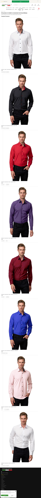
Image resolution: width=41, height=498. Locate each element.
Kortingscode (2, 480)
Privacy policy (2, 484)
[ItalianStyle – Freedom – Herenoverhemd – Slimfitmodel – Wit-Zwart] (20, 43)
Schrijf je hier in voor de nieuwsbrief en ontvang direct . (20, 1)
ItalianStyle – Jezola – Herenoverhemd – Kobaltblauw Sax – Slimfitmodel (9, 350)
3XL (9, 128)
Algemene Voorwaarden (3, 485)
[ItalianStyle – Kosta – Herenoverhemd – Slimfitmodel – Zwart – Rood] (20, 99)
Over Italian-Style (3, 483)
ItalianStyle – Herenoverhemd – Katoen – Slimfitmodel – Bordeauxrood (9, 294)
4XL (11, 184)
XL (6, 128)
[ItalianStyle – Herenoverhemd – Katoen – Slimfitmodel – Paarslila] (20, 211)
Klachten (2, 479)
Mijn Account (2, 475)
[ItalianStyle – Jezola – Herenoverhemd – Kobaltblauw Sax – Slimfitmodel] (20, 324)
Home (2, 11)
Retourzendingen (3, 486)
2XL (8, 465)
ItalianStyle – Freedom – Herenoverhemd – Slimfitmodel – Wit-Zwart (9, 69)
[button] (15, 491)
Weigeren (12, 495)
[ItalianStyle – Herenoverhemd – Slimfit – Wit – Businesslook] (20, 436)
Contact (2, 478)
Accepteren (4, 495)
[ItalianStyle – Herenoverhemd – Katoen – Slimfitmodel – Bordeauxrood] (20, 268)
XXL (8, 128)
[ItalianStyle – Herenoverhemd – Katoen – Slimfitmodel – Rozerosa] (20, 380)
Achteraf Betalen (3, 481)
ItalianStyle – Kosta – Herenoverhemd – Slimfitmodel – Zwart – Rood (9, 125)
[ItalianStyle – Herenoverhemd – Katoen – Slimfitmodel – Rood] (20, 155)
